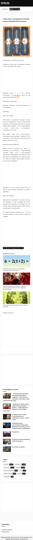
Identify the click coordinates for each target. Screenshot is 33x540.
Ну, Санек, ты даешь (18, 447)
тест (22, 248)
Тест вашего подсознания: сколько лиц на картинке (15, 306)
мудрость (7, 467)
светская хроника (9, 470)
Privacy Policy (5, 532)
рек (18, 248)
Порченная (15, 432)
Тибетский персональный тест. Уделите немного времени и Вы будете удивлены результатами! (14, 288)
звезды (18, 467)
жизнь (19, 473)
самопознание (8, 473)
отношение (7, 476)
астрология (7, 248)
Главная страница (7, 529)
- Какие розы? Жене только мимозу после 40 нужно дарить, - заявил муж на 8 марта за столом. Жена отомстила (16, 407)
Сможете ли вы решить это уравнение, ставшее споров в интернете (14, 269)
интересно (18, 464)
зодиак (14, 248)
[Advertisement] (16, 78)
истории (6, 464)
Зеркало (5, 3)
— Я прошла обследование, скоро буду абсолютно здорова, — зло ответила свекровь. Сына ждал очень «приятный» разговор (16, 397)
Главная (4, 9)
